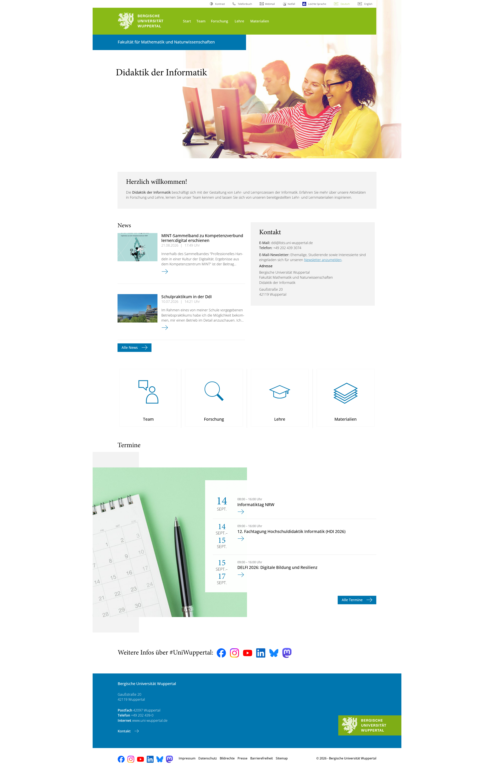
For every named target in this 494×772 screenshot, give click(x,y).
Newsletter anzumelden (323, 259)
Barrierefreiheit (261, 758)
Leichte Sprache (317, 4)
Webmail (270, 4)
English (368, 4)
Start (187, 21)
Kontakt (125, 731)
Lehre (239, 21)
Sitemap (282, 758)
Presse (242, 758)
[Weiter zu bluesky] (273, 653)
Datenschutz (207, 758)
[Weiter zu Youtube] (247, 653)
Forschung (219, 21)
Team (201, 21)
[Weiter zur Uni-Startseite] (148, 21)
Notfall (291, 4)
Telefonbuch (245, 4)
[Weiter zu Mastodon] (287, 653)
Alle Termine (353, 600)
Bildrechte (227, 758)
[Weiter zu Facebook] (221, 653)
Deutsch (345, 4)
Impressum (187, 758)
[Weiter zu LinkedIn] (260, 652)
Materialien (259, 21)
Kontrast (220, 4)
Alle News (130, 347)
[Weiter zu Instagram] (234, 653)
